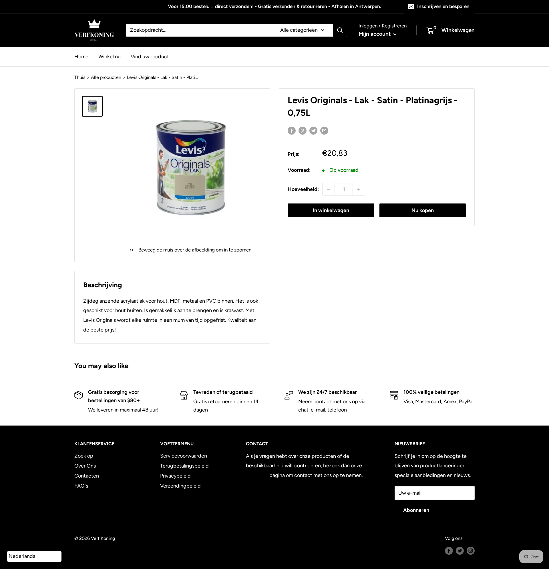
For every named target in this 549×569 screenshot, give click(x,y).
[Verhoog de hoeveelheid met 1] (359, 189)
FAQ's (81, 486)
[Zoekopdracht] (340, 30)
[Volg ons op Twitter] (460, 550)
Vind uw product (150, 56)
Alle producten (106, 77)
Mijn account (375, 34)
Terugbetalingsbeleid (184, 466)
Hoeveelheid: (303, 189)
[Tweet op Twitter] (313, 130)
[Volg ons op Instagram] (471, 550)
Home (81, 56)
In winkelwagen (331, 210)
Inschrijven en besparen (443, 6)
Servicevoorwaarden (183, 456)
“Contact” (257, 475)
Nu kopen (422, 210)
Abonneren (416, 510)
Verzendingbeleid (180, 486)
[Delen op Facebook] (292, 130)
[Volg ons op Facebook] (449, 550)
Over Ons (85, 466)
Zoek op (83, 456)
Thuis (79, 77)
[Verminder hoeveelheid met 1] (329, 189)
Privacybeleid (175, 476)
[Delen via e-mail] (324, 130)
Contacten (86, 476)
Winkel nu (109, 56)
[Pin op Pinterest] (303, 130)
